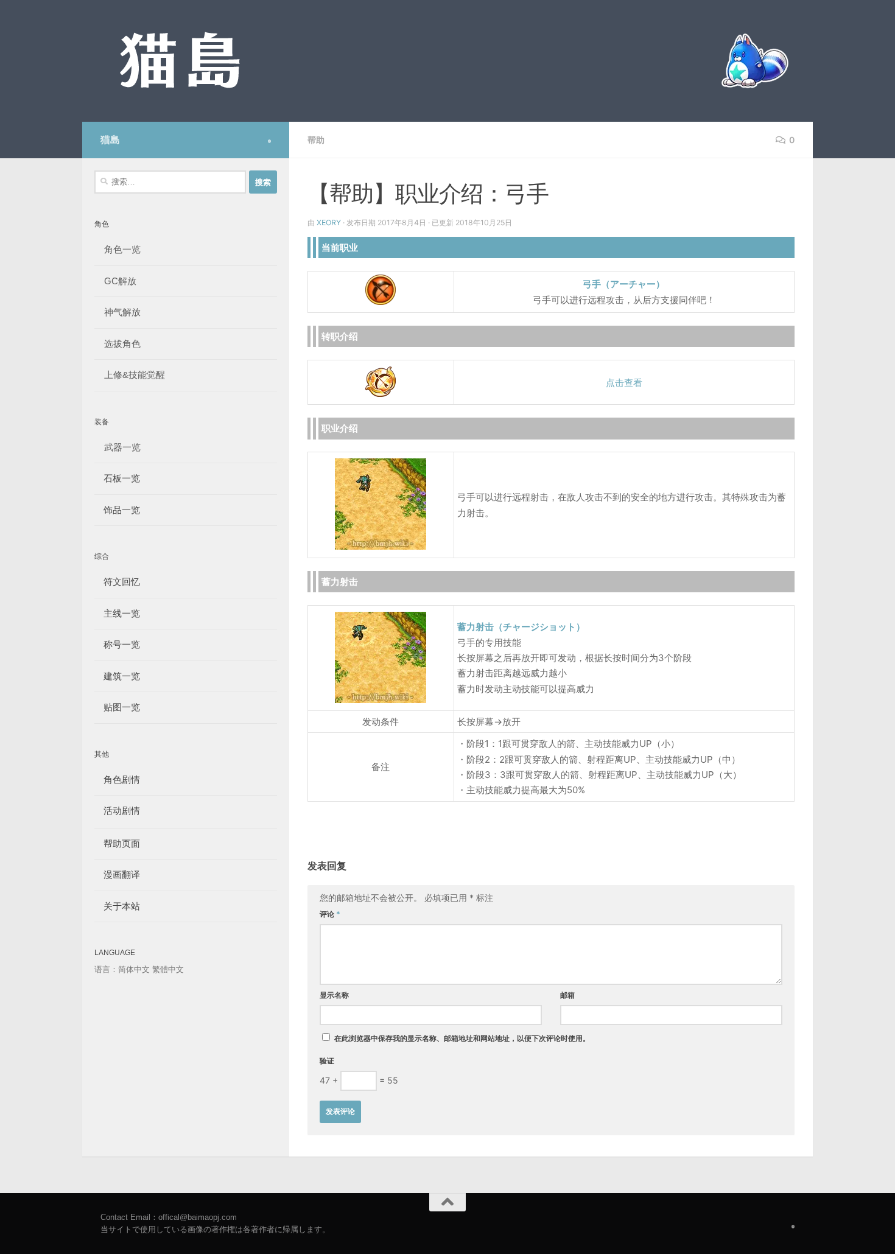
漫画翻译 (117, 874)
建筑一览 (117, 676)
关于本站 (117, 906)
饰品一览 (117, 510)
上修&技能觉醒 (134, 375)
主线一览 (117, 613)
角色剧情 (117, 779)
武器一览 (122, 447)
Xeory (329, 222)
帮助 (316, 140)
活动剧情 (117, 810)
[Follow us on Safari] (269, 141)
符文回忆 (117, 581)
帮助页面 (117, 843)
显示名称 (334, 995)
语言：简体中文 (122, 969)
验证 (327, 1060)
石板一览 (117, 478)
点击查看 (624, 382)
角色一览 (122, 249)
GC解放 (120, 281)
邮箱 (567, 995)
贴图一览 (117, 707)
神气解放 (122, 312)
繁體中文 (168, 969)
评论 (330, 914)
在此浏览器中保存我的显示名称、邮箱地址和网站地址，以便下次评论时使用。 (462, 1038)
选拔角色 (122, 343)
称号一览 (117, 644)
